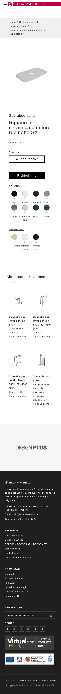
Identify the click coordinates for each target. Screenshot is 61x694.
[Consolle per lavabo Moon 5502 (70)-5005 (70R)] (18, 360)
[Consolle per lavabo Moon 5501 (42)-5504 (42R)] (42, 301)
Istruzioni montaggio (16, 587)
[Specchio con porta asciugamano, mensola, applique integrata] (42, 360)
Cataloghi (10, 574)
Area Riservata (49, 681)
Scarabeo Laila (18, 26)
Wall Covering (12, 548)
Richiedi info (26, 175)
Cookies (34, 681)
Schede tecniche (14, 578)
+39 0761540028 (26, 519)
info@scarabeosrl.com (26, 514)
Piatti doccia (12, 553)
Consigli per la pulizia (17, 591)
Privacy (9, 681)
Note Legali (21, 681)
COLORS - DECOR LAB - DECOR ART (26, 544)
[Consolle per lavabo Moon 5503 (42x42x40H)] (18, 301)
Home (12, 22)
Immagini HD (12, 596)
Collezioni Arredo (29, 22)
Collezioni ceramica (15, 535)
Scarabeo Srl (29, 685)
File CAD (10, 583)
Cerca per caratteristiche (18, 557)
